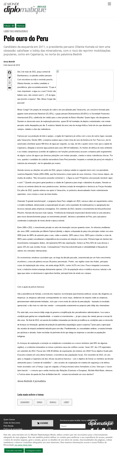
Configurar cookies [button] (33, 450)
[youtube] (103, 429)
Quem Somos (9, 419)
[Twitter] (9, 77)
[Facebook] (9, 72)
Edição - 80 (9, 25)
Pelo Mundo (8, 426)
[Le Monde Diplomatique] (25, 14)
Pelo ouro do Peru (26, 38)
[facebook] (98, 429)
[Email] (9, 87)
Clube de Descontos (12, 423)
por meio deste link (23, 445)
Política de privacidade (13, 429)
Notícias (21, 25)
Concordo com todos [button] (14, 450)
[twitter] (92, 429)
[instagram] (109, 429)
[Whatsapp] (9, 82)
